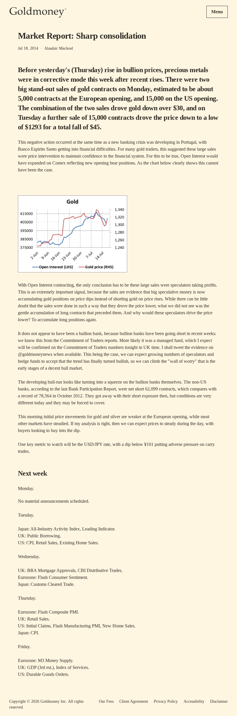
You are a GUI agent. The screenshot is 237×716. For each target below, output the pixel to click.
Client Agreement (133, 701)
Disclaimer (219, 701)
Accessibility (194, 701)
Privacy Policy (166, 701)
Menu (217, 11)
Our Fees (106, 701)
